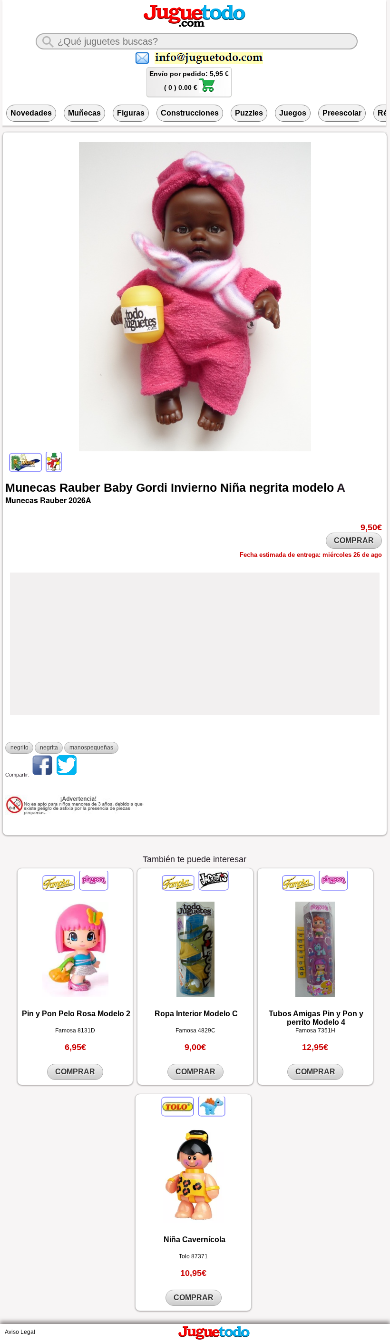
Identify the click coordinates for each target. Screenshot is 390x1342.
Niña (233, 487)
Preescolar (341, 113)
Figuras (131, 113)
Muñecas (84, 113)
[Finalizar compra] (206, 90)
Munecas (30, 487)
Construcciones (190, 113)
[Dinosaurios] (210, 1114)
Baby (118, 487)
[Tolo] (178, 1114)
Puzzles (249, 113)
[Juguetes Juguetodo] (194, 25)
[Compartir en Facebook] (42, 775)
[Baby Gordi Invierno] (53, 469)
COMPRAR (354, 540)
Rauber (79, 487)
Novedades (31, 113)
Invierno (194, 487)
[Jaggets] (213, 888)
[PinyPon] (92, 888)
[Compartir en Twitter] (66, 775)
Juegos (292, 113)
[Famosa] (59, 888)
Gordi (151, 487)
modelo (313, 487)
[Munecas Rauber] (26, 469)
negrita (269, 487)
